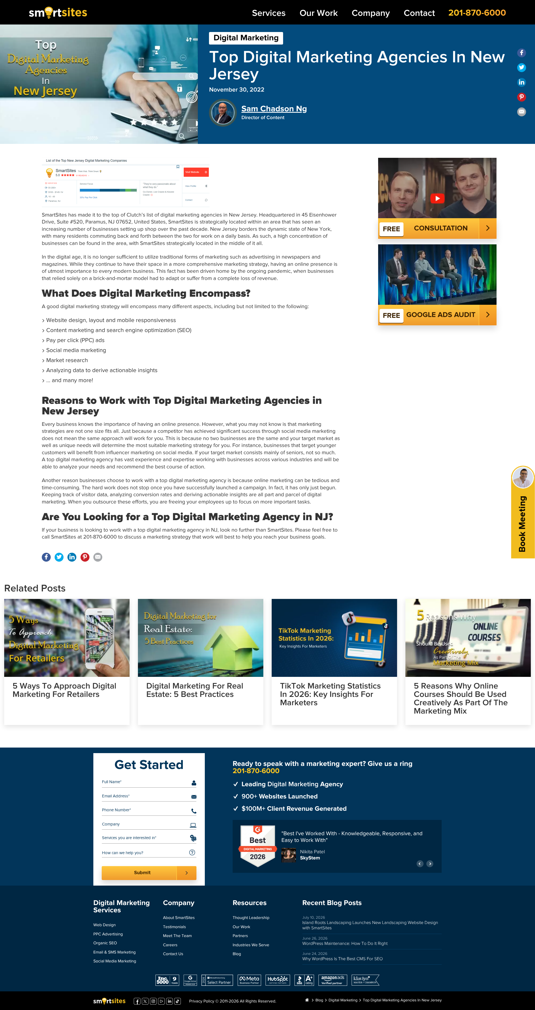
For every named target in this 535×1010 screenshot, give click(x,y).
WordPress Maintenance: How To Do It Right (345, 943)
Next (429, 860)
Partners (240, 936)
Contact (419, 13)
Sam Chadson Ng (274, 109)
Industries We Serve (251, 945)
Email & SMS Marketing (114, 952)
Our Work (319, 13)
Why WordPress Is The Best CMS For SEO (342, 959)
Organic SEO (105, 943)
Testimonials (174, 927)
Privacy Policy (201, 1001)
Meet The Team (177, 936)
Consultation (441, 228)
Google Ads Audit (440, 315)
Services (269, 13)
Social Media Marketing (114, 961)
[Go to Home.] (307, 1000)
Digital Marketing (246, 38)
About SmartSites (179, 918)
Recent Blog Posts (332, 903)
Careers (170, 945)
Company (371, 13)
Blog (237, 954)
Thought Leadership (251, 918)
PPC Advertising (108, 934)
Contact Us (173, 954)
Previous (420, 860)
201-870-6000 (477, 13)
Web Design (104, 925)
